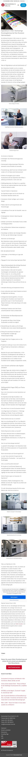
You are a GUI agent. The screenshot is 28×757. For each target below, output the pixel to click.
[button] (18, 5)
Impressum (3, 728)
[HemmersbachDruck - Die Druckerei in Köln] (8, 5)
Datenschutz (4, 732)
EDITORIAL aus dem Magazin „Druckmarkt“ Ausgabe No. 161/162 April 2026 (13, 691)
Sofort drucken (19, 624)
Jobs (2, 738)
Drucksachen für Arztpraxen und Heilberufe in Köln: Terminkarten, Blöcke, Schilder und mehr (13, 679)
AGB (2, 736)
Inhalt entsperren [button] (14, 597)
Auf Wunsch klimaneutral (7, 750)
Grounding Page (4, 734)
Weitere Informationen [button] (14, 600)
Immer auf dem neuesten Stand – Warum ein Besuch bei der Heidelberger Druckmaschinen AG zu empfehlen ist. (14, 685)
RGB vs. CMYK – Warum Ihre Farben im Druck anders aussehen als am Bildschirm (13, 704)
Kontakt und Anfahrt (6, 730)
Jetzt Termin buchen (14, 667)
